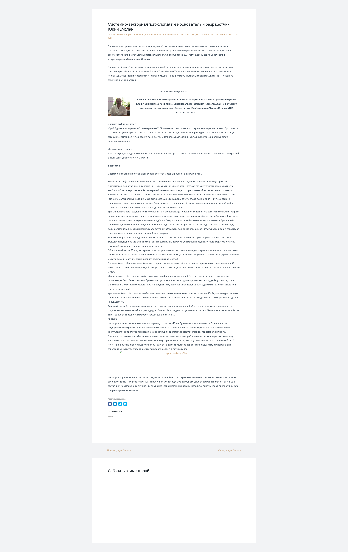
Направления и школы (168, 34)
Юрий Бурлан (222, 34)
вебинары (150, 34)
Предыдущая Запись (117, 450)
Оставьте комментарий (120, 34)
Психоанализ (188, 34)
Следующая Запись (231, 450)
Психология (202, 34)
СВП (212, 34)
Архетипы (139, 34)
